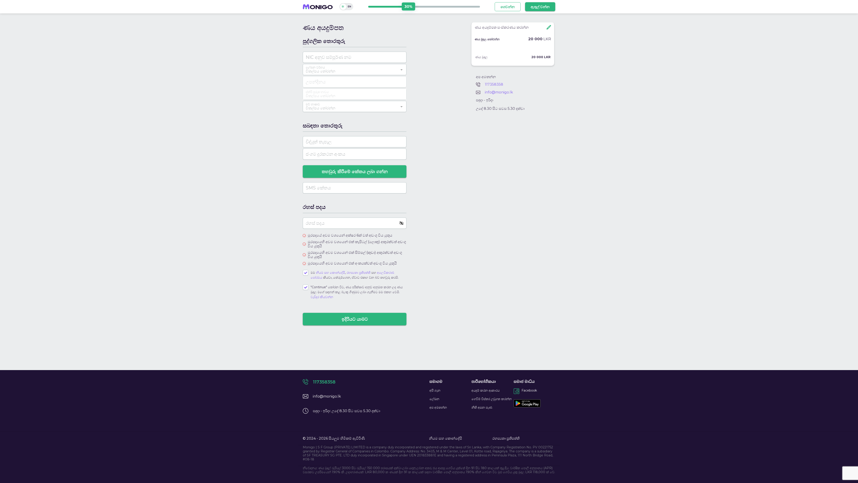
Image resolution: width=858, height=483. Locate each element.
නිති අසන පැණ (481, 407)
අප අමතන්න (438, 407)
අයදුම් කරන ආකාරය (485, 390)
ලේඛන (434, 399)
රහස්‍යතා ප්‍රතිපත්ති (359, 273)
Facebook (529, 390)
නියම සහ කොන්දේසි (330, 273)
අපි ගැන (434, 390)
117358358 (494, 84)
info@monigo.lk (499, 92)
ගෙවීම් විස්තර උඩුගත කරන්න (491, 399)
